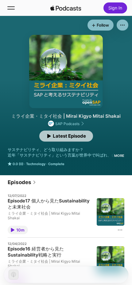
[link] (22, 182)
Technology (35, 164)
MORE (119, 156)
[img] (66, 8)
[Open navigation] (11, 8)
